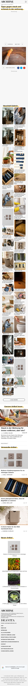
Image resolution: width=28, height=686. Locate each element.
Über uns (3, 627)
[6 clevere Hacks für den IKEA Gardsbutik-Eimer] (14, 515)
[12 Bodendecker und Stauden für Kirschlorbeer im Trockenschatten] (14, 585)
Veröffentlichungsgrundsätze (10, 641)
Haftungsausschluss (7, 648)
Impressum (4, 630)
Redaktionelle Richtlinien (8, 637)
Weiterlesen (10, 67)
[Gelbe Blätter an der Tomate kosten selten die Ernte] (14, 569)
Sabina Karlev (8, 531)
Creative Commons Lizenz (8, 634)
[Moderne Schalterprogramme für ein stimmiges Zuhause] (14, 459)
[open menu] (25, 2)
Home (2, 4)
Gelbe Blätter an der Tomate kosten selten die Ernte (14, 571)
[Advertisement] (14, 26)
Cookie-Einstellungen (7, 651)
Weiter (18, 44)
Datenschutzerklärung (8, 639)
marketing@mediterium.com (10, 623)
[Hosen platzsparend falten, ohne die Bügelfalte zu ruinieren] (14, 487)
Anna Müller (7, 502)
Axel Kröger (8, 474)
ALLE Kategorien (5, 632)
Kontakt (3, 644)
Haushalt (10, 4)
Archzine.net (8, 611)
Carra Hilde (8, 433)
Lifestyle (6, 4)
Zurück (10, 44)
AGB (2, 625)
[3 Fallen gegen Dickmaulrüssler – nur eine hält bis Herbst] (14, 602)
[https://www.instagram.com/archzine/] (11, 663)
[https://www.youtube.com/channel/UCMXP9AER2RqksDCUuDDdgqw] (16, 663)
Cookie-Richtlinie (6, 646)
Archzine (8, 2)
